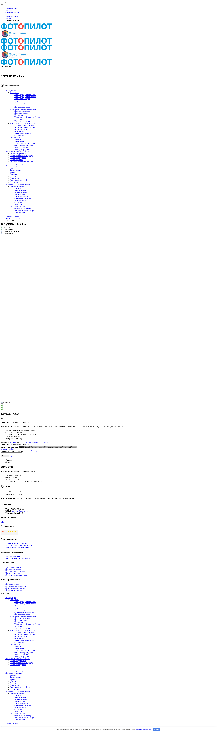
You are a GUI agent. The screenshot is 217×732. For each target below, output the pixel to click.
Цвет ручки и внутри (9, 451)
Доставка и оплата (12, 556)
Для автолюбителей (17, 206)
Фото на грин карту (22, 99)
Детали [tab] (8, 462)
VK (2, 522)
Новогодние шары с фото (20, 180)
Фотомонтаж (19, 135)
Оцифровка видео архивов (24, 127)
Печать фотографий (22, 111)
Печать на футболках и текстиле (17, 152)
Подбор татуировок (22, 150)
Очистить (34, 451)
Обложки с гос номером (23, 208)
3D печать (18, 139)
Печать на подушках (18, 158)
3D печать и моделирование (16, 575)
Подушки (18, 204)
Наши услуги (10, 91)
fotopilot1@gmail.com (20, 511)
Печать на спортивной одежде (21, 156)
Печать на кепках (16, 160)
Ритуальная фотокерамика (24, 143)
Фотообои (18, 119)
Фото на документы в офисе (25, 95)
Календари (18, 115)
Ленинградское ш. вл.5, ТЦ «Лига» (19, 545)
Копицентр (14, 93)
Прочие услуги (16, 137)
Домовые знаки (20, 141)
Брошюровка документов (24, 105)
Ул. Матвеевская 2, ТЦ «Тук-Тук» (18, 543)
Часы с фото (14, 182)
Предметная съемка (21, 148)
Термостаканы (15, 170)
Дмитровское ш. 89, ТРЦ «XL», (17, 547)
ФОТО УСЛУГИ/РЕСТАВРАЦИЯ (23, 123)
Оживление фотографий (23, 145)
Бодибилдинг (37, 442)
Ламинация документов (23, 103)
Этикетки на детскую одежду (21, 162)
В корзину (5, 456)
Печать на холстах (12, 584)
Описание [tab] (9, 460)
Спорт (45, 442)
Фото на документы (13, 567)
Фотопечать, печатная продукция (23, 109)
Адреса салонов (11, 8)
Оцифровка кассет (21, 129)
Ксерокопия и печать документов (27, 101)
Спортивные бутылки (22, 198)
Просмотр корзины (17, 456)
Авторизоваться (11, 723)
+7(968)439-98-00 (12, 12)
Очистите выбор (7, 449)
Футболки (18, 202)
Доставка (9, 10)
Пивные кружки (20, 192)
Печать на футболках (18, 154)
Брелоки (13, 176)
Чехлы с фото (15, 178)
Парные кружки (20, 190)
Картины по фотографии (24, 125)
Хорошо (156, 729)
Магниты (13, 174)
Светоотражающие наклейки (21, 164)
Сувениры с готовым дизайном (17, 184)
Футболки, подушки (18, 200)
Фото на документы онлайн (25, 97)
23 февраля (26, 442)
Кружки (13, 168)
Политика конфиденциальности (17, 558)
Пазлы (12, 172)
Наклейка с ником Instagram (25, 211)
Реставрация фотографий (24, 133)
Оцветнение (19, 131)
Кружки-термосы (21, 196)
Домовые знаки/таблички (15, 588)
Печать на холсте (21, 113)
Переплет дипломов (22, 107)
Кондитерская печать (22, 121)
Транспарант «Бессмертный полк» (27, 117)
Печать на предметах (13, 166)
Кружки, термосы (17, 186)
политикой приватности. (144, 729)
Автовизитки (19, 213)
